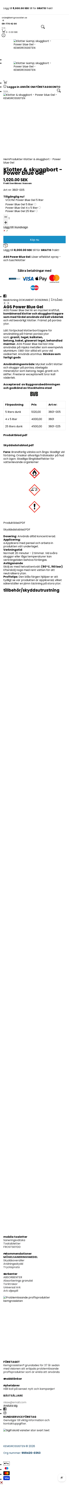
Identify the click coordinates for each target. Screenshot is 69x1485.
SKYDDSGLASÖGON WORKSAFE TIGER (30, 922)
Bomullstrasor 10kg (19, 655)
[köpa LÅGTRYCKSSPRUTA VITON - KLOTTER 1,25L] (34, 709)
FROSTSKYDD (12, 1247)
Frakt (6, 183)
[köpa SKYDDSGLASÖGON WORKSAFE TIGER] (34, 889)
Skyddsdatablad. (16, 445)
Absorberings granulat (18, 1281)
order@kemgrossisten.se (14, 17)
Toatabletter (12, 1243)
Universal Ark (12, 1287)
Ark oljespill (10, 1291)
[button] (34, 20)
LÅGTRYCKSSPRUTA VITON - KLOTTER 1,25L (31, 744)
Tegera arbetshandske (21, 837)
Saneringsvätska (14, 1240)
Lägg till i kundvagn (15, 227)
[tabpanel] (34, 413)
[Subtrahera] (5, 217)
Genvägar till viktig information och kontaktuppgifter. (26, 1421)
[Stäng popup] (1, 1483)
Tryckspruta (11, 1267)
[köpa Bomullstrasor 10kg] (34, 621)
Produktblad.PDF (14, 523)
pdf (31, 445)
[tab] (11, 300)
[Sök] (43, 27)
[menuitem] (10, 32)
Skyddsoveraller (13, 1260)
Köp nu (34, 240)
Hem (6, 159)
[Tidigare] (4, 303)
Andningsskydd (13, 1264)
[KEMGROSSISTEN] (34, 47)
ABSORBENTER (12, 1277)
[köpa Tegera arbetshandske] (34, 804)
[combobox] (21, 28)
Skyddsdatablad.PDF (16, 529)
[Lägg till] (5, 223)
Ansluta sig (10, 1405)
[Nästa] (8, 303)
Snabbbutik (12, 857)
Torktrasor (10, 1284)
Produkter (16, 159)
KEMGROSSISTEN (14, 1446)
